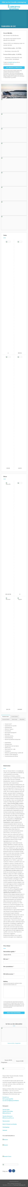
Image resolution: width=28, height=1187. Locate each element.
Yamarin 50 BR (20, 1061)
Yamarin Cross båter (8, 1111)
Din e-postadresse (8, 966)
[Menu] (2, 7)
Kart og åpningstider (8, 1098)
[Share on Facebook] (2, 1052)
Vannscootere (6, 1121)
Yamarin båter (6, 1109)
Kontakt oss (6, 1097)
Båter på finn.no (7, 1113)
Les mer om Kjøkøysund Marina (11, 1100)
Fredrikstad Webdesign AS (19, 1185)
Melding (5, 981)
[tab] (5, 716)
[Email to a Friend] (5, 1052)
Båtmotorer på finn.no (8, 1117)
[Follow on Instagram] (13, 1170)
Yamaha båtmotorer (7, 1116)
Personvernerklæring (13, 1181)
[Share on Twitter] (3, 1052)
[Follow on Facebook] (10, 1170)
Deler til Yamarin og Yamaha (10, 1124)
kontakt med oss (12, 62)
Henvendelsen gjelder (9, 951)
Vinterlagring (6, 1127)
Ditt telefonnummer (8, 974)
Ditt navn (6, 959)
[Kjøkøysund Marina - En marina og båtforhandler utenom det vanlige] (14, 7)
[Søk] (26, 7)
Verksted (5, 1130)
